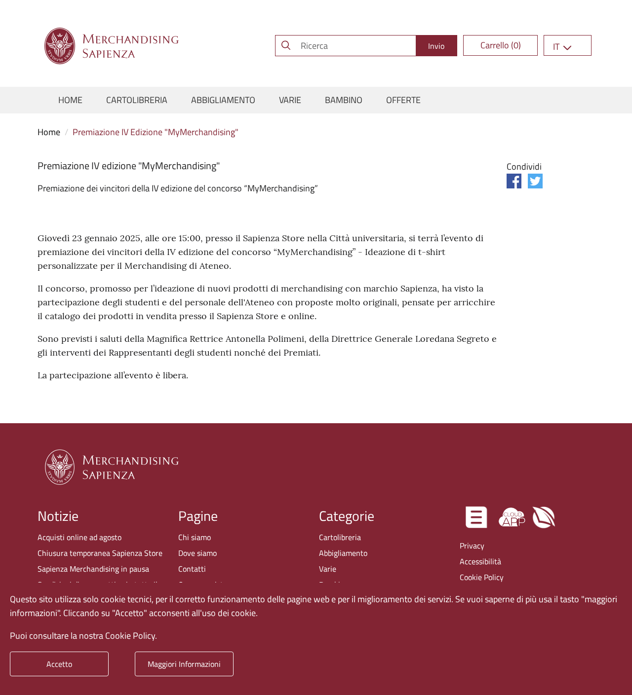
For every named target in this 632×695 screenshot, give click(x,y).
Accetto (59, 664)
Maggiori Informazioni (184, 664)
